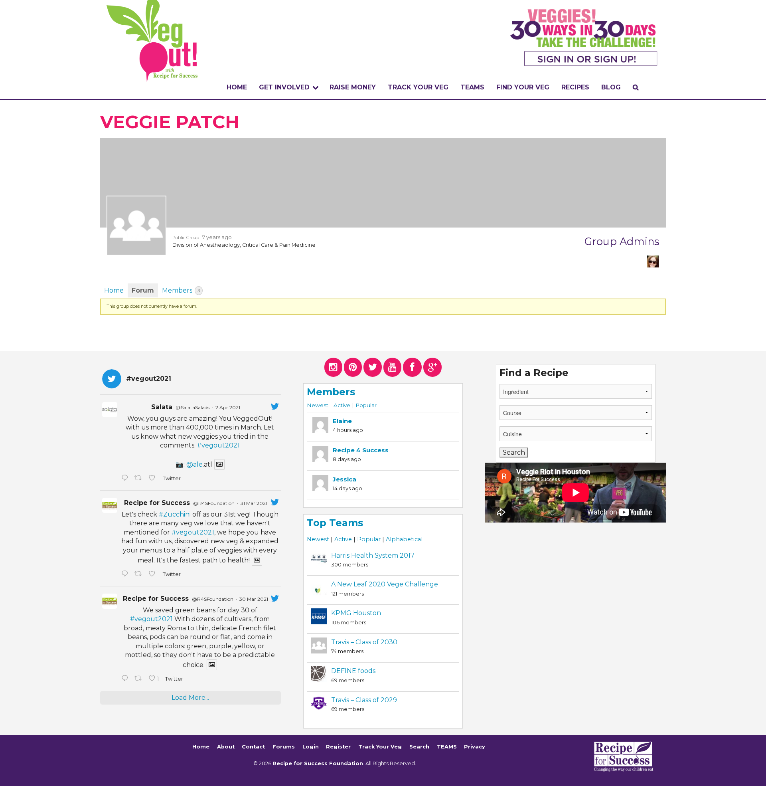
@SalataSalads (192, 407)
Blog (611, 87)
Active (342, 405)
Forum (143, 290)
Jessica (344, 479)
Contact (253, 747)
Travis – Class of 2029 (364, 700)
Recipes (575, 87)
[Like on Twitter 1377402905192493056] (153, 574)
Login (310, 747)
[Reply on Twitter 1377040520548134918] (125, 679)
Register (338, 747)
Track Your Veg (380, 747)
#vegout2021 (218, 445)
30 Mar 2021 (253, 599)
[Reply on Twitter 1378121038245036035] (125, 478)
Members (181, 290)
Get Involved (284, 87)
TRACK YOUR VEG (418, 87)
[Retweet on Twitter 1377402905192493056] (139, 574)
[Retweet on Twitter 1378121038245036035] (139, 478)
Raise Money (353, 87)
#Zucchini (175, 514)
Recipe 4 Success (361, 450)
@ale (194, 464)
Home (237, 87)
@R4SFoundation (214, 503)
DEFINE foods (353, 671)
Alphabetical (404, 539)
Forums (283, 747)
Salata (161, 407)
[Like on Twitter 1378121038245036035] (153, 478)
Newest (317, 405)
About (226, 747)
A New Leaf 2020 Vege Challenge (384, 584)
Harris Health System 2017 (373, 555)
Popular (366, 405)
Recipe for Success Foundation (317, 763)
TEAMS (472, 87)
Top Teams (335, 523)
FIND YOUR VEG (522, 87)
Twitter (171, 478)
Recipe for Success (157, 503)
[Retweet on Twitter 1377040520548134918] (139, 679)
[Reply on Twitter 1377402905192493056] (125, 574)
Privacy (474, 747)
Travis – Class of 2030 (364, 642)
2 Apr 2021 (227, 407)
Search (419, 747)
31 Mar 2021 (254, 503)
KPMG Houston (356, 613)
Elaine (342, 421)
